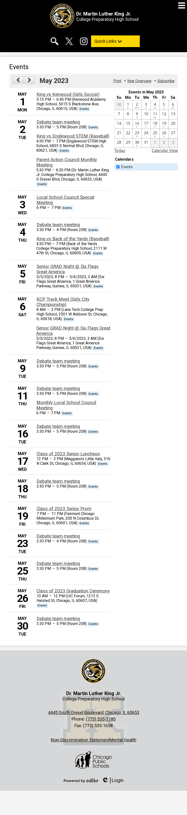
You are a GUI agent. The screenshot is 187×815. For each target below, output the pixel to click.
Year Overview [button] (139, 81)
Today (119, 150)
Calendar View (165, 150)
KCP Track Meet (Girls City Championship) (63, 302)
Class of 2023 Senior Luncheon (68, 454)
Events (127, 167)
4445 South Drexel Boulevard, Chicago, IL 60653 (93, 712)
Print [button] (117, 81)
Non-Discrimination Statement (80, 739)
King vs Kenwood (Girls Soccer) (68, 94)
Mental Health (123, 739)
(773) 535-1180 (101, 719)
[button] (115, 41)
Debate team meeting (58, 122)
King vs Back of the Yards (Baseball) (73, 238)
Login (112, 780)
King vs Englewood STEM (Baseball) (73, 136)
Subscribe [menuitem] (166, 81)
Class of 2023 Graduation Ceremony (73, 591)
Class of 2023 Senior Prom (64, 508)
